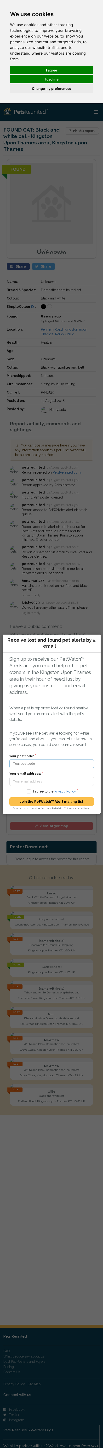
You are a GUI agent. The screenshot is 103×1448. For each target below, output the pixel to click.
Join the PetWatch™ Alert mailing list (51, 801)
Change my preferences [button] (51, 88)
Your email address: (25, 773)
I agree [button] (51, 70)
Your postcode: (21, 756)
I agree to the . (54, 791)
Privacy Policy (64, 791)
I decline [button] (51, 79)
